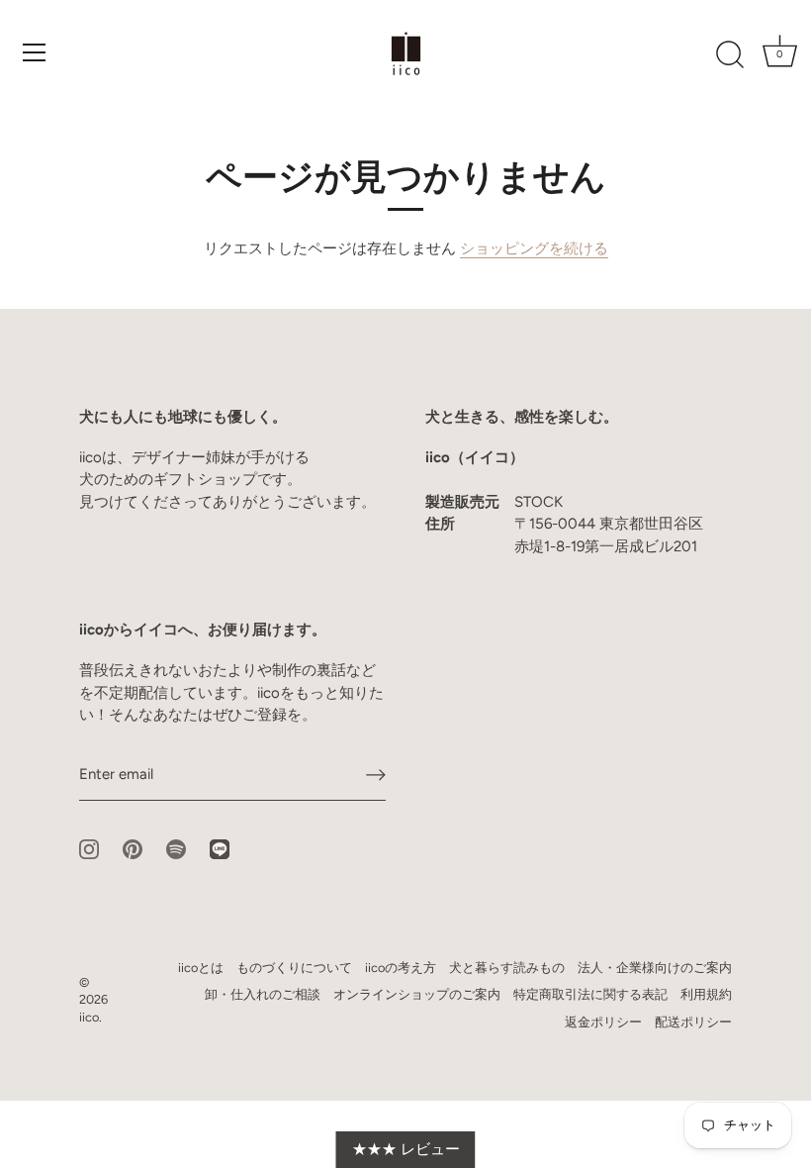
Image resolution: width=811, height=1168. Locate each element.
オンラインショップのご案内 (416, 994)
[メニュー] (34, 52)
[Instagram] (89, 848)
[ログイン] (376, 775)
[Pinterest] (132, 848)
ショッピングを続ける (534, 248)
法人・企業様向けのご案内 (655, 967)
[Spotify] (176, 848)
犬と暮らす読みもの (507, 967)
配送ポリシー (693, 1022)
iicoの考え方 (400, 967)
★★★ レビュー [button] (406, 1149)
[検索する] (730, 55)
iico (89, 1017)
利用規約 (706, 994)
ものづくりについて (294, 967)
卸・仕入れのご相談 (262, 994)
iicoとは (201, 967)
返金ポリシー (603, 1022)
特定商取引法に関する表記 (590, 994)
